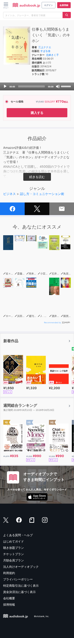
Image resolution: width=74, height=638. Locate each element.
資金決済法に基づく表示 (19, 592)
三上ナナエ (44, 47)
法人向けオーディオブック (21, 567)
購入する (37, 113)
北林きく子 (52, 54)
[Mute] (58, 86)
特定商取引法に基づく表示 (21, 585)
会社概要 (9, 598)
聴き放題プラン (13, 548)
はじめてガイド (13, 541)
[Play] (5, 86)
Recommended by (52, 322)
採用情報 (9, 604)
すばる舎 (45, 50)
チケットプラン (13, 554)
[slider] (66, 86)
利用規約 (9, 573)
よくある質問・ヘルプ (18, 535)
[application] (37, 86)
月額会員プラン (13, 560)
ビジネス (9, 194)
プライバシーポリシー (18, 579)
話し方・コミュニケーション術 (42, 194)
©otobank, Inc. (41, 616)
